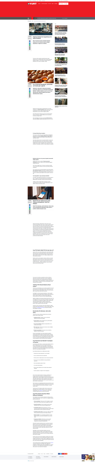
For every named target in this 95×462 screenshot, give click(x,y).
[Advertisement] (47, 11)
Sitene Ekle (40, 0)
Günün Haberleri (34, 0)
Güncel (39, 3)
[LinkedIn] (29, 43)
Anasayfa (39, 453)
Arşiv (37, 0)
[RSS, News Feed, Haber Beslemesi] (66, 454)
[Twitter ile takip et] (61, 454)
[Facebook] (29, 41)
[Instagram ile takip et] (64, 454)
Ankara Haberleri (62, 456)
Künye (42, 453)
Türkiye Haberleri (46, 456)
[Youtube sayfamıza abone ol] (63, 454)
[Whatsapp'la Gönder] (29, 45)
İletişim (44, 453)
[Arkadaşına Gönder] (29, 46)
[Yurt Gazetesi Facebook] (58, 0)
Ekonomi (55, 3)
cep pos (52, 442)
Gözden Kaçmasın (44, 3)
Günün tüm (64, 18)
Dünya (53, 3)
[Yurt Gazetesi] (32, 3)
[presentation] (30, 18)
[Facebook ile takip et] (59, 454)
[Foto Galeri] (66, 0)
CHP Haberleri (30, 456)
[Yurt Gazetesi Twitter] (59, 0)
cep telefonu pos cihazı (40, 307)
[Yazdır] (29, 47)
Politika (49, 3)
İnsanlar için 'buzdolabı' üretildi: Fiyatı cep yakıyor (43, 18)
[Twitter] (29, 42)
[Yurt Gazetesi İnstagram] (63, 0)
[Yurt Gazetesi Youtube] (61, 0)
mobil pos (40, 390)
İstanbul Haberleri (54, 456)
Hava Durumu (43, 0)
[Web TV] (65, 0)
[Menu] (59, 3)
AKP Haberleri (38, 456)
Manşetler (30, 0)
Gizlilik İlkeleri (47, 453)
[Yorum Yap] (29, 49)
